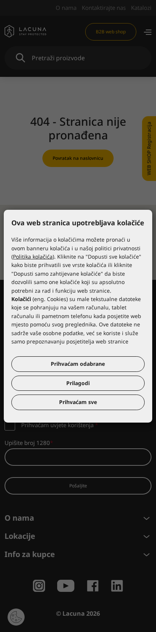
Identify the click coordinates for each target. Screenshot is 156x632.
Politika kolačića (33, 256)
